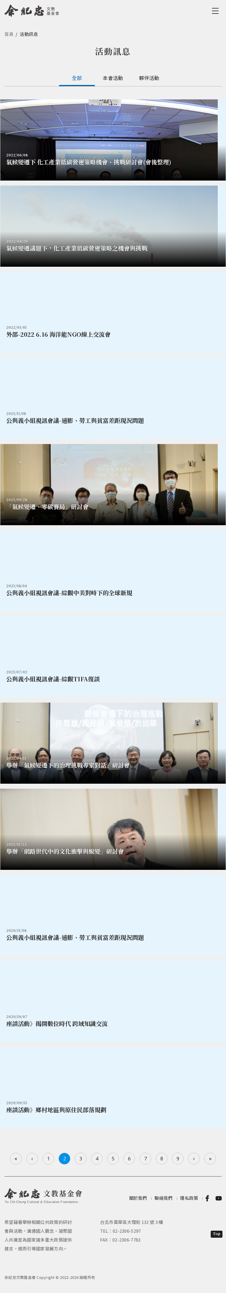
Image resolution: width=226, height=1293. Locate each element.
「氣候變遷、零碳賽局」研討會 (47, 506)
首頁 (9, 34)
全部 (77, 77)
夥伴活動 (149, 77)
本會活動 (113, 77)
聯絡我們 (163, 1198)
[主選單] (216, 11)
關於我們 (138, 1198)
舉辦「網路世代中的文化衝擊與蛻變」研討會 (65, 851)
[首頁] (31, 9)
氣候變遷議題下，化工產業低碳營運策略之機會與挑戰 (76, 248)
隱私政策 (189, 1198)
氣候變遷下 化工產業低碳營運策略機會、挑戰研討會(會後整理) (88, 162)
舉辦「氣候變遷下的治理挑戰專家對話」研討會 (68, 765)
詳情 (113, 312)
